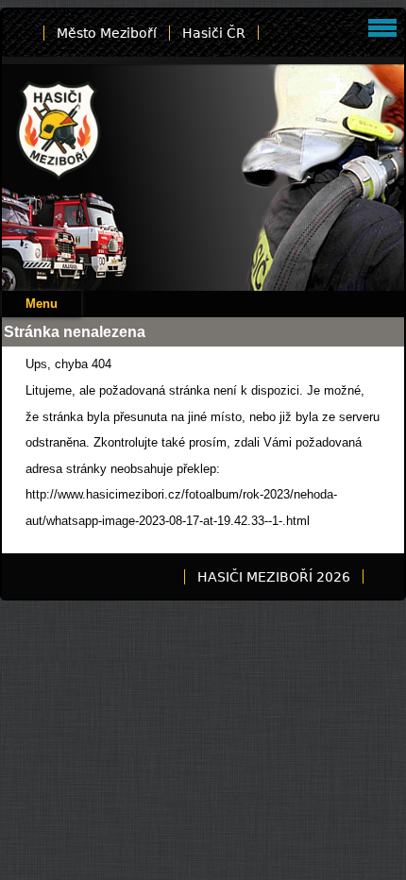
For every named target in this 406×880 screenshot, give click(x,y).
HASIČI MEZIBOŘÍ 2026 (273, 576)
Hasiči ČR (213, 33)
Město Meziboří (107, 33)
